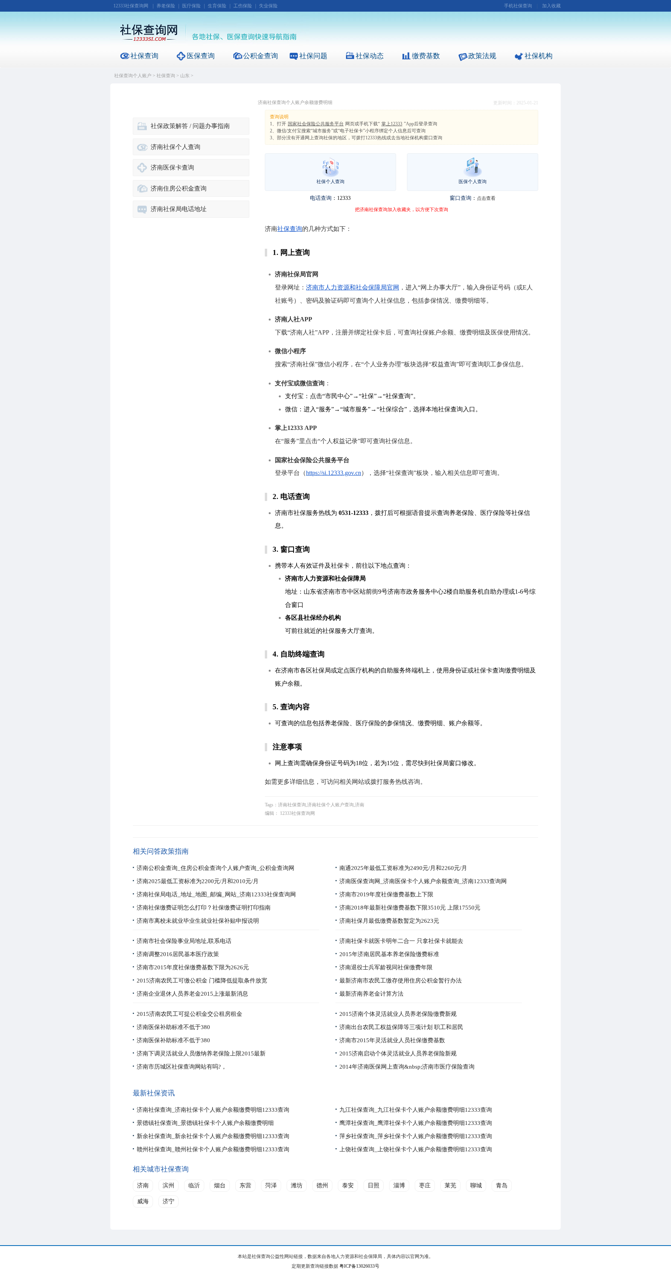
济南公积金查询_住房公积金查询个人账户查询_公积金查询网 (215, 868)
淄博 (399, 1185)
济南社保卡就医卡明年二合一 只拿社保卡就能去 (401, 941)
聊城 (476, 1185)
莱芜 (450, 1185)
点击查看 (486, 198)
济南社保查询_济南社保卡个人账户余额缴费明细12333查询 (213, 1110)
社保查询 (144, 56)
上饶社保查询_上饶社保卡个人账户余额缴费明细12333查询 (415, 1149)
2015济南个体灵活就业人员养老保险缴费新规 (398, 1014)
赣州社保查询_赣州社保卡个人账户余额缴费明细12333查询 (213, 1149)
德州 (322, 1185)
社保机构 (539, 56)
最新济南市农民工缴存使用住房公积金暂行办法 (400, 980)
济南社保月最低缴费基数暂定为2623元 (389, 921)
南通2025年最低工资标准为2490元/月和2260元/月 (403, 868)
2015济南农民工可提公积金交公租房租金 (189, 1014)
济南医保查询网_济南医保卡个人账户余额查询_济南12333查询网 (423, 881)
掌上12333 (391, 123)
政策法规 (482, 56)
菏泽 (271, 1185)
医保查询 (201, 56)
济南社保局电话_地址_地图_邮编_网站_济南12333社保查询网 (216, 894)
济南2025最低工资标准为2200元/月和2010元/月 (198, 881)
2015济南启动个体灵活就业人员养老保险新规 (398, 1053)
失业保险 (268, 6)
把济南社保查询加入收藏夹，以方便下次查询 (401, 209)
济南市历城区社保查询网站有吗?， (182, 1067)
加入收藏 (551, 6)
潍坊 (296, 1185)
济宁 (168, 1201)
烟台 (220, 1185)
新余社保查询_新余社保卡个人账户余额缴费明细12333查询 (213, 1136)
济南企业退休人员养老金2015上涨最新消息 (192, 994)
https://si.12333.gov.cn (333, 473)
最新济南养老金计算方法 (371, 994)
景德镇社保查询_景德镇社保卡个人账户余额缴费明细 (205, 1123)
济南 (143, 1185)
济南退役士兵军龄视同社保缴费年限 (386, 967)
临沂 (194, 1185)
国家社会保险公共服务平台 (316, 123)
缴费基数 (426, 56)
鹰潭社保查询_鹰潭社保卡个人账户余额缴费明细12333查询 (415, 1123)
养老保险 (165, 6)
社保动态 (370, 56)
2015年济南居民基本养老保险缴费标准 (389, 954)
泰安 (348, 1185)
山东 (184, 75)
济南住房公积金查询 (179, 188)
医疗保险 (191, 6)
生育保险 (217, 6)
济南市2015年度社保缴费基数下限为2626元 (193, 967)
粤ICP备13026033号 (359, 1266)
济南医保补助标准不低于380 (173, 1027)
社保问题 (313, 56)
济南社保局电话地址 (179, 209)
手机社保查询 (518, 6)
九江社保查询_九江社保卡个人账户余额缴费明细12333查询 (415, 1110)
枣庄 (425, 1185)
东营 (245, 1185)
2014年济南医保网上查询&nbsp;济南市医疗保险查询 (407, 1067)
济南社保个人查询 (175, 147)
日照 (373, 1185)
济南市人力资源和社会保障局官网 (352, 287)
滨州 (168, 1185)
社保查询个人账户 (132, 75)
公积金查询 (260, 56)
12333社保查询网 (130, 6)
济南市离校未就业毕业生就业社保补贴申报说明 (198, 921)
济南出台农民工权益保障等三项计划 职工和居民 (401, 1027)
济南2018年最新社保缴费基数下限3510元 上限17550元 (409, 907)
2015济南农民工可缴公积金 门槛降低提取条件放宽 (202, 980)
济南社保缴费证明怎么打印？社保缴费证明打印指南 (204, 907)
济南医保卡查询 (172, 167)
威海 (143, 1201)
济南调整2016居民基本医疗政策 (178, 954)
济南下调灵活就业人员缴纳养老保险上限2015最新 (201, 1053)
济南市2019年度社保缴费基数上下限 (386, 894)
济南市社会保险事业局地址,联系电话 (184, 941)
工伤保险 (242, 6)
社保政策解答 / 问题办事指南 (190, 126)
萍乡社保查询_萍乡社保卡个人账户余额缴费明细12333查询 (415, 1136)
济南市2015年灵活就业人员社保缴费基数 (392, 1040)
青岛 (502, 1185)
